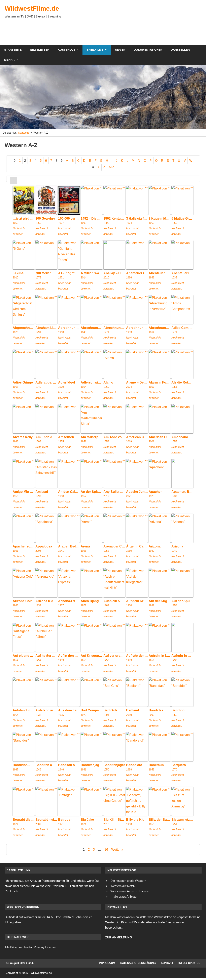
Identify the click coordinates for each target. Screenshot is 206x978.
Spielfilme (95, 49)
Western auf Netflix (122, 886)
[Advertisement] (128, 33)
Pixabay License (45, 947)
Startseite (13, 49)
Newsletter (39, 49)
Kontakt (167, 963)
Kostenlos (66, 49)
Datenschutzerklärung (138, 963)
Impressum (107, 963)
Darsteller (180, 49)
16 (106, 849)
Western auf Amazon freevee (129, 891)
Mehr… (9, 59)
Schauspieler (79, 917)
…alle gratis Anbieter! (124, 896)
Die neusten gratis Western (128, 880)
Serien (120, 49)
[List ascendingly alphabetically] (13, 180)
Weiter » (117, 849)
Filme (53, 917)
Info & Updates (189, 963)
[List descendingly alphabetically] (21, 180)
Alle (111, 167)
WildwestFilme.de (32, 8)
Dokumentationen (148, 49)
